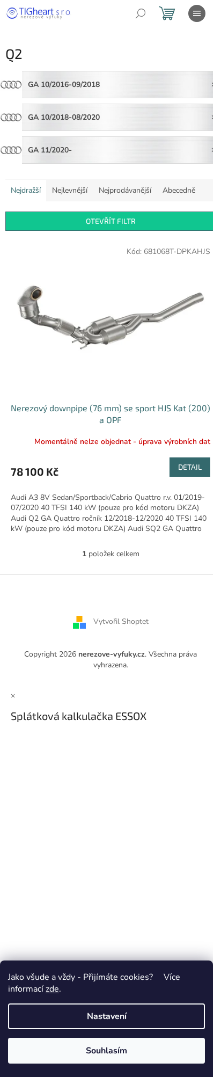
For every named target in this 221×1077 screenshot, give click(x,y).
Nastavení (107, 1016)
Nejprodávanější (125, 190)
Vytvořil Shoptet (121, 622)
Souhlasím (106, 1051)
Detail (190, 466)
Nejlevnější (69, 190)
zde (52, 989)
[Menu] (197, 13)
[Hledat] (140, 13)
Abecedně (179, 190)
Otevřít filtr (111, 220)
